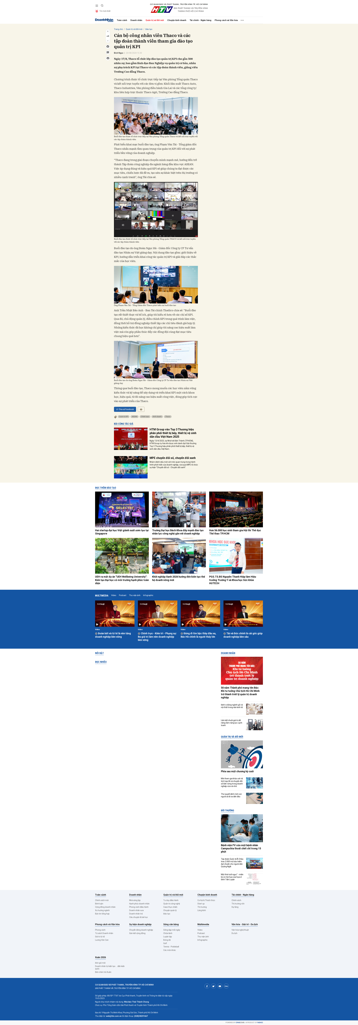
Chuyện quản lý (170, 910)
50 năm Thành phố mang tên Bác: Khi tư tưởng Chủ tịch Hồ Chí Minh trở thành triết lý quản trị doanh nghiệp (240, 692)
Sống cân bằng (171, 924)
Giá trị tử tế (100, 936)
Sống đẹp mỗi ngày (171, 930)
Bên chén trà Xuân (103, 972)
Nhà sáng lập (135, 900)
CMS (240, 1022)
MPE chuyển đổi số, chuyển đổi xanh (173, 458)
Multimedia (101, 595)
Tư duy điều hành (170, 900)
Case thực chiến (170, 907)
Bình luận (99, 904)
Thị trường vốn (238, 904)
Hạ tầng (235, 907)
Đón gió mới (100, 963)
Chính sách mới (102, 900)
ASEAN (134, 417)
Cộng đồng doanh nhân (105, 907)
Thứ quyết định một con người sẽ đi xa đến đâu (231, 795)
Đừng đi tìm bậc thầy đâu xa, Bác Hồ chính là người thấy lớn (198, 635)
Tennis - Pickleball (171, 947)
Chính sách (236, 900)
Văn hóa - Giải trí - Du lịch (245, 924)
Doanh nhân (136, 20)
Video (113, 595)
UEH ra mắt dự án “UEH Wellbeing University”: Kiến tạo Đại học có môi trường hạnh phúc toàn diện (122, 580)
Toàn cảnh (122, 20)
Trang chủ (118, 29)
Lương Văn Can (102, 940)
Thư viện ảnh (134, 595)
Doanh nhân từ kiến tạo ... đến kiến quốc (110, 967)
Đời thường (227, 810)
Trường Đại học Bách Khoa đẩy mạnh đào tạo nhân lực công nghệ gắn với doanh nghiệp (178, 532)
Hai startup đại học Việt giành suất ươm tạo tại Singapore (122, 532)
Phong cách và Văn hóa (226, 20)
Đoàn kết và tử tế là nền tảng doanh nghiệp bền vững (113, 635)
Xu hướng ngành (102, 910)
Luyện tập (167, 936)
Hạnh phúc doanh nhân (139, 904)
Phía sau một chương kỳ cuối (237, 771)
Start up (201, 904)
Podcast (122, 595)
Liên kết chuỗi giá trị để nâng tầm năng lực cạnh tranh (231, 722)
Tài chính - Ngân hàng (200, 20)
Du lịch (234, 933)
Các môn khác (169, 950)
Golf (165, 943)
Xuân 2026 (100, 957)
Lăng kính (201, 910)
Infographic (148, 595)
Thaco (167, 417)
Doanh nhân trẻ (136, 914)
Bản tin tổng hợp (102, 914)
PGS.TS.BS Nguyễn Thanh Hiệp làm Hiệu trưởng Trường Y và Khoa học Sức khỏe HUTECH (232, 580)
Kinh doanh (157, 417)
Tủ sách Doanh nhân (104, 933)
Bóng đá (167, 940)
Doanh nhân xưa (136, 910)
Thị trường (202, 907)
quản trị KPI (123, 417)
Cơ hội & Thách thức (206, 900)
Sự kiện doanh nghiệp (140, 924)
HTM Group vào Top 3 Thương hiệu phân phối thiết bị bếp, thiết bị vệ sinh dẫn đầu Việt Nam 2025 (173, 433)
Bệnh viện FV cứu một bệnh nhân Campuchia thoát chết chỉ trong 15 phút (241, 848)
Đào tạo (148, 29)
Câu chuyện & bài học (138, 917)
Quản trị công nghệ (171, 904)
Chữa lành (167, 933)
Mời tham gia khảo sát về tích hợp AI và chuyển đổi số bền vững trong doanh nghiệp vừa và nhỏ (232, 782)
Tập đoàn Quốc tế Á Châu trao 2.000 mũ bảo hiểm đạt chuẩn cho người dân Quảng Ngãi (232, 863)
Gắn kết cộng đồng (137, 933)
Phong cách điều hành (139, 907)
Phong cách (100, 930)
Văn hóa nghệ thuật (240, 930)
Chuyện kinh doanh (176, 20)
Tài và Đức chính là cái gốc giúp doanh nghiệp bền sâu (242, 635)
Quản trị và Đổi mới (155, 20)
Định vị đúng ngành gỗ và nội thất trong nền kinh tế (232, 706)
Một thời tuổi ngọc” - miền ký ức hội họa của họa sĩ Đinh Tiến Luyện (232, 877)
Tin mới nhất (104, 11)
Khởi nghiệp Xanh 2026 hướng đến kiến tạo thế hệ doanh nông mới (178, 578)
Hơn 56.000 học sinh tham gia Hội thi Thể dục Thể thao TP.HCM (235, 532)
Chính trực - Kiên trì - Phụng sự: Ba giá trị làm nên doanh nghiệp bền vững (157, 636)
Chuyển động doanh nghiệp (141, 930)
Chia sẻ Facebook (126, 409)
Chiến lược (145, 417)
